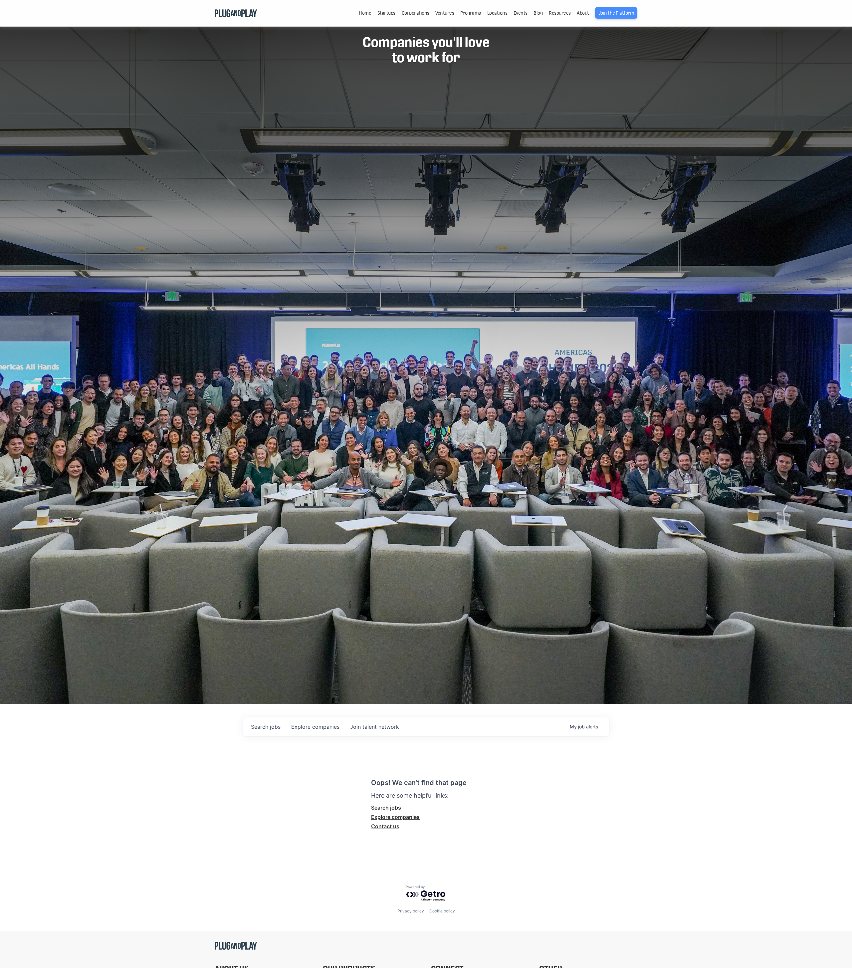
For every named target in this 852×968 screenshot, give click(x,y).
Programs (470, 13)
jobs (266, 726)
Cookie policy (442, 910)
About (583, 13)
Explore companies (395, 817)
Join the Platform (616, 13)
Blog (537, 13)
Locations (497, 13)
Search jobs (386, 807)
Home (365, 13)
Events (521, 13)
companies (315, 726)
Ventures (444, 13)
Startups (386, 13)
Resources (560, 13)
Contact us (385, 826)
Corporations (415, 13)
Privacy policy (410, 910)
